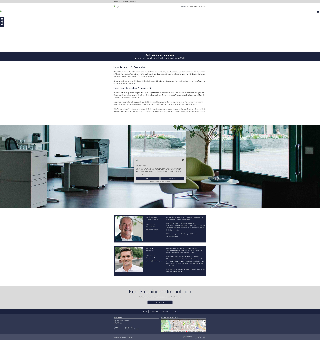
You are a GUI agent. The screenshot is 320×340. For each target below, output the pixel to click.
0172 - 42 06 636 (150, 257)
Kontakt (203, 6)
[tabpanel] (160, 31)
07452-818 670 (134, 1)
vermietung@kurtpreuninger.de (154, 261)
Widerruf (175, 311)
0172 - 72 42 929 (150, 226)
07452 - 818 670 (150, 225)
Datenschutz (165, 311)
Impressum (154, 311)
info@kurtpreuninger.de (121, 1)
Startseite (183, 6)
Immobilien (190, 6)
